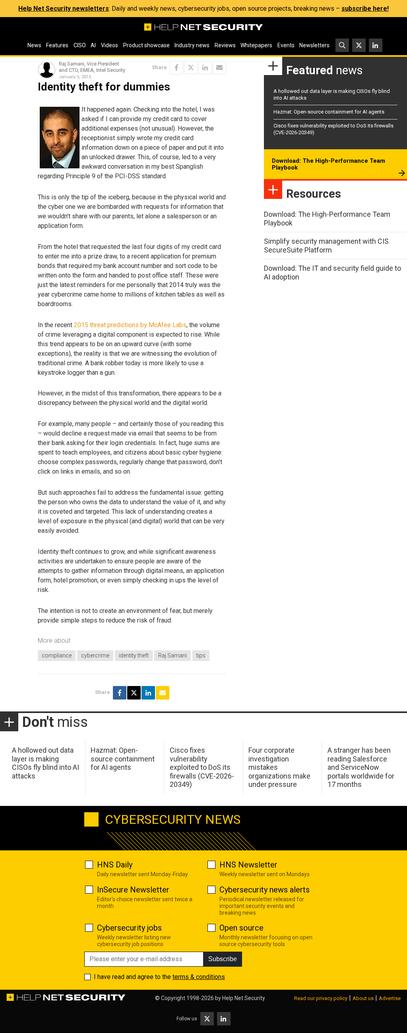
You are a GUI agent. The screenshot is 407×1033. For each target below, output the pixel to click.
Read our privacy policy (320, 998)
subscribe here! (365, 8)
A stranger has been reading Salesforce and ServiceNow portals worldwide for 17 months (361, 767)
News (34, 45)
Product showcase (146, 45)
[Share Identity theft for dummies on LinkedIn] (205, 67)
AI (93, 45)
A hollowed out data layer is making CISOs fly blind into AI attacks (45, 763)
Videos (109, 45)
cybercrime (95, 655)
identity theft (134, 655)
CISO (80, 45)
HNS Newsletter (248, 864)
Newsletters (314, 45)
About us (363, 998)
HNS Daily (114, 864)
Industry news (191, 45)
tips (200, 655)
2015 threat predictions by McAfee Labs (130, 325)
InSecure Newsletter (133, 889)
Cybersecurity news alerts (264, 889)
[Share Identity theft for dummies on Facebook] (176, 67)
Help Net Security (243, 998)
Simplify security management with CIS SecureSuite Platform (326, 245)
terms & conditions (198, 977)
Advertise (390, 998)
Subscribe (222, 959)
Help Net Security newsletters (63, 8)
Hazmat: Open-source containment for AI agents (328, 112)
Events (286, 45)
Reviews (225, 45)
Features (57, 45)
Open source (241, 928)
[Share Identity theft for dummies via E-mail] (219, 67)
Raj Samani (172, 655)
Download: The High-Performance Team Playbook (328, 164)
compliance (57, 655)
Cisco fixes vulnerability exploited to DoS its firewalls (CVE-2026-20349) (202, 767)
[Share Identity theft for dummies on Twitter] (191, 67)
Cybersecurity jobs (129, 928)
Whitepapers (256, 45)
